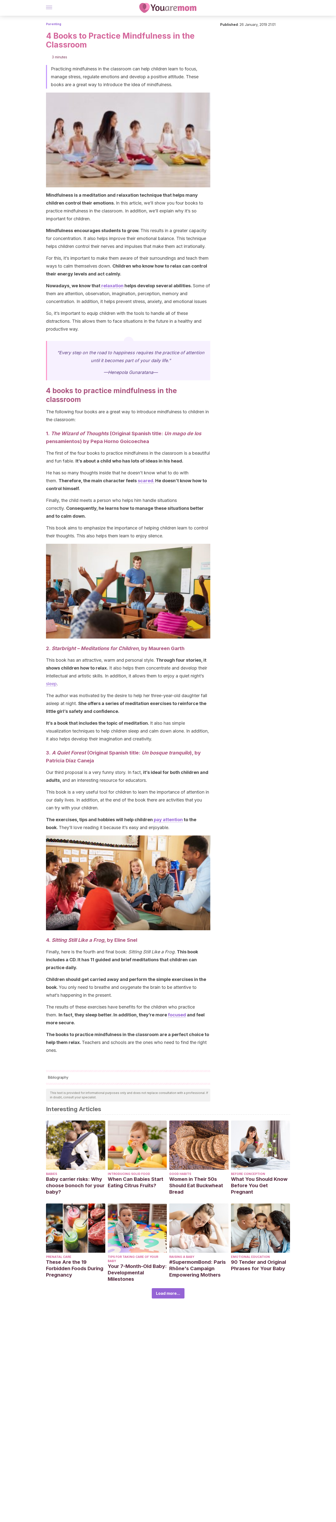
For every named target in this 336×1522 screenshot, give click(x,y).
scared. (146, 480)
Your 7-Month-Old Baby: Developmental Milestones (137, 1272)
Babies (51, 1174)
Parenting (53, 24)
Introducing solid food (129, 1174)
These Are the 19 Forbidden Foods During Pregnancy (74, 1268)
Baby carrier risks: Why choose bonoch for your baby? (75, 1185)
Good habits (180, 1174)
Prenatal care (58, 1257)
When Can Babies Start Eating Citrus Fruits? (135, 1182)
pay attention (168, 819)
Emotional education (250, 1257)
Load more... (168, 1293)
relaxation (112, 285)
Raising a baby (181, 1257)
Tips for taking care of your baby (133, 1259)
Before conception (248, 1174)
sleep (51, 683)
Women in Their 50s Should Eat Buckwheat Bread (196, 1185)
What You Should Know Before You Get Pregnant (259, 1185)
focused (177, 1014)
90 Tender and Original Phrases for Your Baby (258, 1265)
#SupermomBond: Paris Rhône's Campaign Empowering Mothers (197, 1268)
